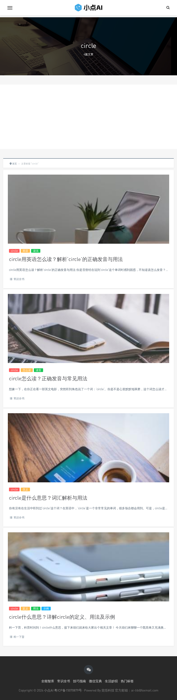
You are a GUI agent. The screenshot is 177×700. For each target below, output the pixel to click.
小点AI (49, 690)
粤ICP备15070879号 (68, 690)
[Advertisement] (88, 117)
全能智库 (47, 681)
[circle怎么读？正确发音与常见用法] (88, 347)
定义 (25, 608)
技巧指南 (79, 681)
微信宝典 (95, 681)
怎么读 (27, 370)
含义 (25, 489)
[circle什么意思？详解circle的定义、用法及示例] (88, 586)
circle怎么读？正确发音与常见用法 (48, 378)
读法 (35, 250)
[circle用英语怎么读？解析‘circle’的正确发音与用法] (88, 228)
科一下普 (19, 636)
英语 (25, 250)
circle (14, 250)
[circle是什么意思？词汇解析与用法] (88, 467)
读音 (38, 370)
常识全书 (19, 279)
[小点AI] (88, 7)
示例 (46, 608)
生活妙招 (111, 681)
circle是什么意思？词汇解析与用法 (48, 498)
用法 (35, 608)
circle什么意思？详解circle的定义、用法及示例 (62, 617)
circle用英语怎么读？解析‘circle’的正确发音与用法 (66, 259)
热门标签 (127, 681)
